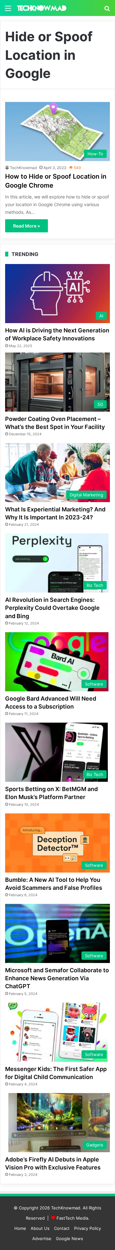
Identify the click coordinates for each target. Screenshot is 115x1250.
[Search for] (107, 10)
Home (20, 1228)
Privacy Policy (87, 1228)
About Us (40, 1228)
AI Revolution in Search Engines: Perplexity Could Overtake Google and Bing (52, 607)
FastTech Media (72, 1218)
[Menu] (8, 10)
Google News (69, 1238)
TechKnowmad (23, 167)
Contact (62, 1228)
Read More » (26, 226)
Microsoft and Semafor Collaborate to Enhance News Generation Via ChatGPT (57, 978)
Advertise (41, 1238)
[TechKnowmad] (41, 8)
